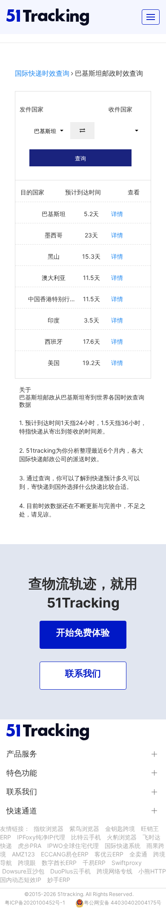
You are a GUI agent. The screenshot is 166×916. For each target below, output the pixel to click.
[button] (45, 130)
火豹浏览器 (122, 837)
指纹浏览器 (48, 828)
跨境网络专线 (114, 871)
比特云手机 (86, 837)
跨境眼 (27, 862)
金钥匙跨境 (120, 828)
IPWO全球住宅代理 (73, 845)
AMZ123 (23, 854)
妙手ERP (58, 879)
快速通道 (21, 810)
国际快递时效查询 (42, 73)
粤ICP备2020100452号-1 (35, 902)
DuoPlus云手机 (70, 871)
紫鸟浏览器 (84, 828)
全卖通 (138, 854)
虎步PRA (29, 845)
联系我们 (21, 791)
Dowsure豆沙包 (23, 871)
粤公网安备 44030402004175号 (122, 902)
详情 (117, 213)
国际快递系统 (122, 845)
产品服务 (21, 753)
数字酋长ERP (59, 862)
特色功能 (21, 772)
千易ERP (94, 862)
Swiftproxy (127, 862)
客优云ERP (108, 854)
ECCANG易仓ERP (65, 854)
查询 (80, 158)
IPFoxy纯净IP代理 (41, 837)
